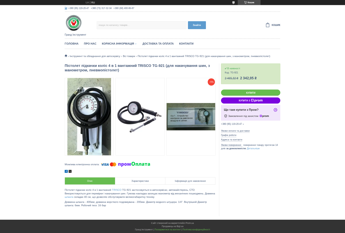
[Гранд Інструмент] (81, 23)
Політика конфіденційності (196, 229)
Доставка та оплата (158, 43)
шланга (69, 196)
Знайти (197, 25)
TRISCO (116, 189)
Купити (250, 93)
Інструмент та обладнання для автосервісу (95, 56)
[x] (70, 171)
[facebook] (66, 171)
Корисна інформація (118, 43)
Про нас (90, 43)
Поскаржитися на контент (168, 229)
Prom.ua (190, 223)
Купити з (244, 100)
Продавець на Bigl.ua (172, 226)
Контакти (186, 43)
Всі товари (129, 56)
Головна (72, 43)
